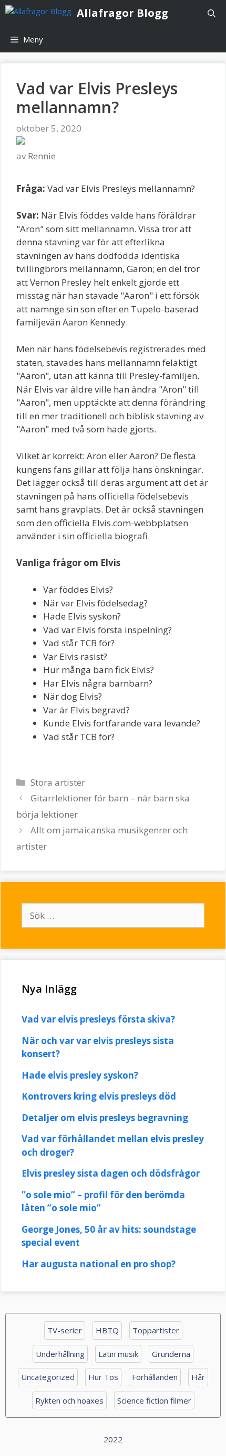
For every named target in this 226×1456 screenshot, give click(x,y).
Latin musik (118, 1354)
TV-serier (64, 1330)
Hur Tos (103, 1377)
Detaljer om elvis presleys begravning (105, 1118)
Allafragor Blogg (122, 13)
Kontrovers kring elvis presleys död (99, 1096)
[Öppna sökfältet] (211, 13)
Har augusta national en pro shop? (99, 1264)
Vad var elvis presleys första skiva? (98, 1019)
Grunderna (171, 1354)
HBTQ (107, 1330)
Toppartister (155, 1330)
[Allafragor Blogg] (41, 13)
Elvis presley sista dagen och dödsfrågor (111, 1173)
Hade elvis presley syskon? (80, 1075)
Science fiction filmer (154, 1400)
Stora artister (57, 782)
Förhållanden (155, 1377)
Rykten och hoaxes (69, 1400)
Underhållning (60, 1354)
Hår (198, 1377)
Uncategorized (48, 1377)
